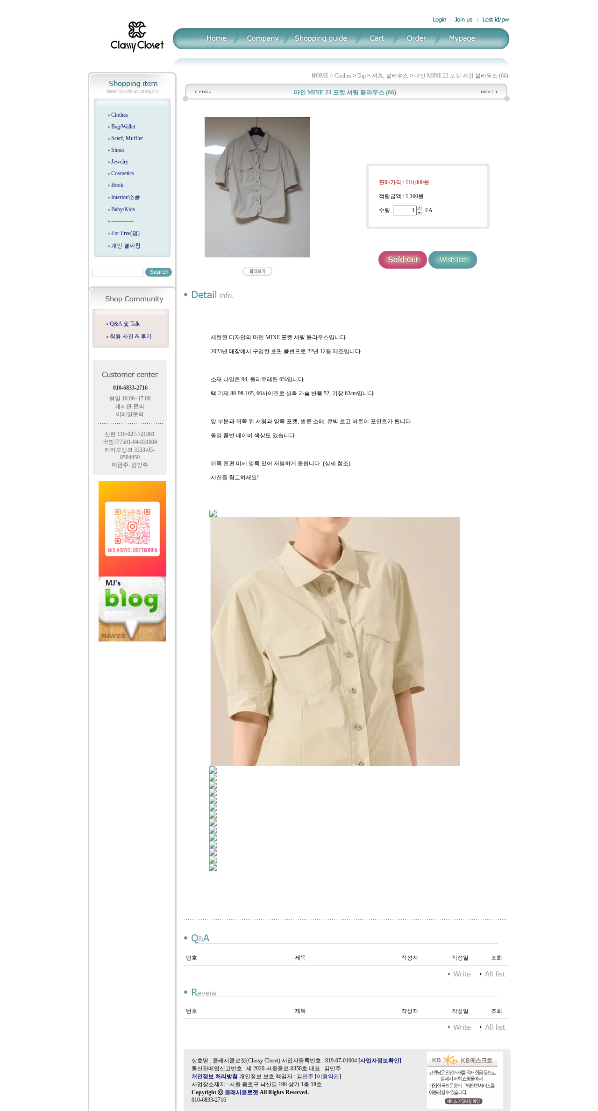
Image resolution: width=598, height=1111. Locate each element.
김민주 (305, 1076)
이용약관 (328, 1076)
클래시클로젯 (241, 1092)
